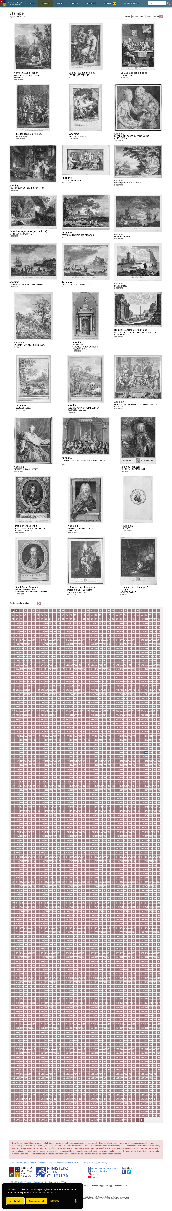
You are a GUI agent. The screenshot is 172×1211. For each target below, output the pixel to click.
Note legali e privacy (98, 1163)
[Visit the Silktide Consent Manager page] (75, 1201)
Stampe (45, 3)
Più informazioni (50, 74)
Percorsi (110, 3)
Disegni (74, 3)
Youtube (94, 1177)
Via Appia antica (131, 3)
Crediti (83, 1163)
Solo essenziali (36, 1201)
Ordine (127, 17)
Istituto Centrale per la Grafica (22, 1163)
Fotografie (90, 3)
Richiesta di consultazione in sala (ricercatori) (58, 1163)
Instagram (95, 1174)
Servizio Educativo (99, 1171)
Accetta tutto (15, 1201)
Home (32, 3)
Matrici (60, 3)
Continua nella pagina (19, 603)
